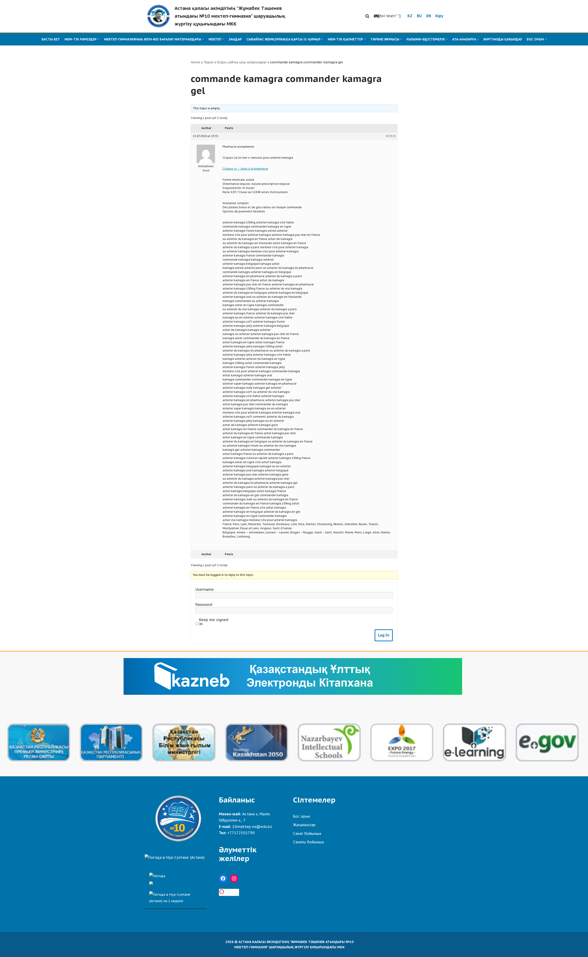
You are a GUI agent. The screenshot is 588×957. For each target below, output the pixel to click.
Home (195, 62)
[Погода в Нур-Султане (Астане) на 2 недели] (175, 896)
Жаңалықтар (304, 824)
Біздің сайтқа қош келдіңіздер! (242, 62)
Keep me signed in (213, 622)
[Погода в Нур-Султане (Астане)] (175, 857)
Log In (383, 635)
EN (428, 16)
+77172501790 (241, 832)
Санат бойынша (307, 833)
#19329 (391, 136)
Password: (204, 604)
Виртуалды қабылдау (502, 39)
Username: (205, 589)
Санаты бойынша (308, 842)
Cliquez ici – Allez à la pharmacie (245, 168)
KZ (409, 16)
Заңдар (235, 39)
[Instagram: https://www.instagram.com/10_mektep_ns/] (234, 878)
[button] (367, 16)
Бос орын (301, 816)
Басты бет (51, 39)
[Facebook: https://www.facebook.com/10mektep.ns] (223, 878)
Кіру (439, 16)
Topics (209, 62)
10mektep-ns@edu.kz (252, 826)
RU (419, 16)
